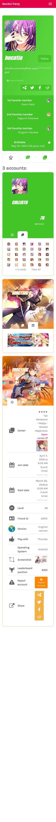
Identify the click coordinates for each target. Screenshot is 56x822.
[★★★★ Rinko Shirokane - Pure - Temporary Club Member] (24, 244)
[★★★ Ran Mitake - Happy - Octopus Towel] (31, 259)
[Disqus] (28, 679)
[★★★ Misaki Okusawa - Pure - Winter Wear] (31, 249)
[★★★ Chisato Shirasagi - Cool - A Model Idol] (8, 254)
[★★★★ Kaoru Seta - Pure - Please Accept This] (8, 244)
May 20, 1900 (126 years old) (28, 144)
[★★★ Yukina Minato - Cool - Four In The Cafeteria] (8, 264)
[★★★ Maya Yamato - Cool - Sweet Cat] (47, 254)
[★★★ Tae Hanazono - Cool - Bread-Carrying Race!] (39, 259)
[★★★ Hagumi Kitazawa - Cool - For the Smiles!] (24, 249)
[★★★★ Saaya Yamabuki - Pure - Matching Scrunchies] (47, 244)
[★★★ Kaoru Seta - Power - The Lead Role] (24, 254)
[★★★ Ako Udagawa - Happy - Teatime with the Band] (24, 259)
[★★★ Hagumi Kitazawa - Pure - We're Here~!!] (16, 249)
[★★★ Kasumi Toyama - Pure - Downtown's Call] (16, 254)
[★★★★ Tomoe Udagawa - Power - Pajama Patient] (31, 244)
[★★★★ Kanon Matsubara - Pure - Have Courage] (8, 249)
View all (28, 269)
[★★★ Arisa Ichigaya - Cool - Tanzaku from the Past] (16, 259)
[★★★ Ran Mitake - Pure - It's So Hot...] (8, 259)
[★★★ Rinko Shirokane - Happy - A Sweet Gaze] (47, 249)
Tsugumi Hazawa (22, 130)
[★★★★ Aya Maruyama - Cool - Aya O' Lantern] (16, 244)
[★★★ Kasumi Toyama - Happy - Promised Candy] (31, 264)
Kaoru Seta (20, 102)
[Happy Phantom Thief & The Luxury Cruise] (28, 340)
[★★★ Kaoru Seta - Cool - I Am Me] (39, 254)
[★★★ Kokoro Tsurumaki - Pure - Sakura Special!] (24, 264)
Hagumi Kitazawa (22, 116)
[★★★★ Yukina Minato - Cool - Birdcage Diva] (39, 244)
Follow (45, 58)
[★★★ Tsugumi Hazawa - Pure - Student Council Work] (47, 259)
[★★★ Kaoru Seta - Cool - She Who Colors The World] (47, 264)
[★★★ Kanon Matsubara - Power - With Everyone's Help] (31, 254)
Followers (44, 67)
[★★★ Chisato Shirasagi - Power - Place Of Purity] (16, 264)
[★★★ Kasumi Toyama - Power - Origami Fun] (39, 249)
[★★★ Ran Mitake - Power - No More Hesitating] (39, 264)
